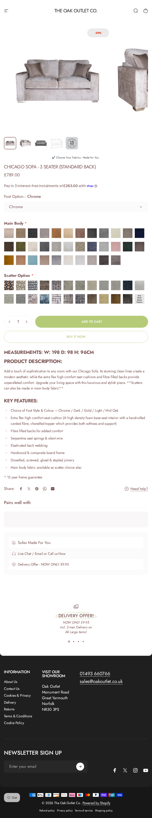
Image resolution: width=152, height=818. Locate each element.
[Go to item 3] (41, 143)
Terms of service (84, 810)
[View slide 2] (73, 641)
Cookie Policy (14, 723)
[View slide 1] (68, 641)
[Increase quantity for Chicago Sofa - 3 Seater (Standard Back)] (27, 321)
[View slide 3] (78, 641)
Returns (9, 709)
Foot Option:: (22, 196)
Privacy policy (64, 810)
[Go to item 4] (56, 143)
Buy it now (76, 336)
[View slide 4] (83, 641)
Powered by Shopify (96, 803)
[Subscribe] (80, 767)
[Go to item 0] (10, 143)
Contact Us (11, 689)
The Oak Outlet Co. (76, 11)
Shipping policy (104, 810)
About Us (10, 682)
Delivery (10, 702)
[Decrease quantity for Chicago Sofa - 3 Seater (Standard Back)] (8, 321)
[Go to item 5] (72, 143)
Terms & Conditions (18, 716)
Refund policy (47, 810)
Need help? (139, 489)
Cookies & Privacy (17, 695)
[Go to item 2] (25, 143)
